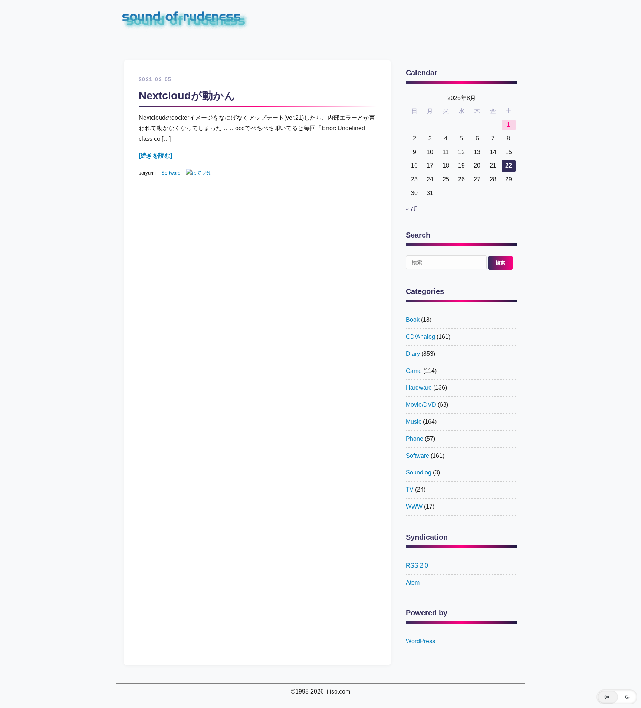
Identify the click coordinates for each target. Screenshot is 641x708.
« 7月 (412, 209)
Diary (413, 354)
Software (170, 173)
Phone (414, 439)
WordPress (420, 641)
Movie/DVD (421, 404)
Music (413, 421)
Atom (413, 582)
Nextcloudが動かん (187, 96)
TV (410, 489)
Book (413, 320)
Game (414, 371)
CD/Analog (420, 337)
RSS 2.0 (417, 565)
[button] (616, 696)
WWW (414, 506)
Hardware (419, 387)
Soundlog (418, 472)
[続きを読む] (155, 155)
